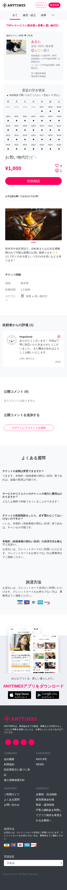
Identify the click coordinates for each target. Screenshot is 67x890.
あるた (36, 41)
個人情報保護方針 (14, 780)
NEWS (40, 764)
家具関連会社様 (45, 799)
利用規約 (9, 764)
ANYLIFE (41, 759)
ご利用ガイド (12, 794)
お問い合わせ (12, 804)
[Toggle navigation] (62, 5)
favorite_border (57, 165)
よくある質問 (12, 799)
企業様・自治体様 (46, 794)
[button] (9, 226)
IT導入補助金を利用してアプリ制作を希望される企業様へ (49, 815)
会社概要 (9, 759)
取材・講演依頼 (45, 804)
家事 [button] (43, 15)
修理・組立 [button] (29, 15)
